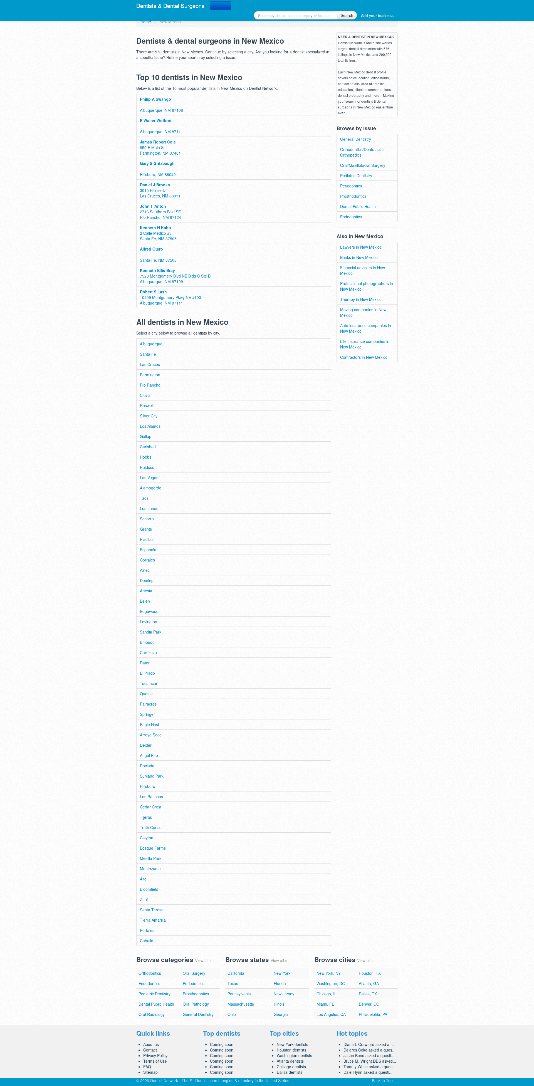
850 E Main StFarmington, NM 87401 (160, 147)
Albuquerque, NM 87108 (161, 104)
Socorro (147, 518)
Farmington (150, 374)
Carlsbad (148, 446)
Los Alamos (150, 426)
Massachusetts (241, 1004)
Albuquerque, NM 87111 (161, 126)
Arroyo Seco (151, 735)
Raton (145, 663)
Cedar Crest (150, 807)
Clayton (146, 837)
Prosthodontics (353, 196)
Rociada (147, 765)
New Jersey (284, 993)
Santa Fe (148, 354)
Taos (144, 498)
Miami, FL (325, 1004)
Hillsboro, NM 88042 (158, 168)
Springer (147, 714)
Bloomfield (149, 889)
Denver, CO (369, 1004)
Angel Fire (149, 755)
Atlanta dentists (290, 1061)
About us (151, 1044)
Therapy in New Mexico (361, 299)
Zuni (144, 899)
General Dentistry (355, 139)
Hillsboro (147, 786)
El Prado (147, 673)
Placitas (147, 539)
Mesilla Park (150, 858)
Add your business (377, 15)
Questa (146, 693)
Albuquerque (151, 344)
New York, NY (329, 973)
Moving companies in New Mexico (363, 312)
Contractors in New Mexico (363, 357)
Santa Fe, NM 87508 (158, 254)
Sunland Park (152, 776)
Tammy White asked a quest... (370, 1066)
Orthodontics (150, 973)
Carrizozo (148, 652)
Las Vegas (149, 477)
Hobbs (145, 457)
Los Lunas (149, 508)
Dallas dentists (289, 1072)
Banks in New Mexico (359, 257)
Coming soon (221, 1044)
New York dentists (292, 1044)
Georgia (281, 1014)
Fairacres (148, 704)
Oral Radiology (152, 1014)
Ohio (232, 1014)
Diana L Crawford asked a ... (368, 1044)
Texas (233, 983)
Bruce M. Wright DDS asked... (369, 1061)
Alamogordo (150, 488)
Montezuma (150, 868)
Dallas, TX (368, 993)
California (236, 973)
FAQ (147, 1066)
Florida (280, 983)
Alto (143, 879)
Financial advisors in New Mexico (362, 270)
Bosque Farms (153, 848)
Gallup (145, 436)
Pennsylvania (239, 993)
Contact (150, 1050)
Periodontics (351, 186)
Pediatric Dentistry (356, 175)
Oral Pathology (196, 1004)
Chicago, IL (327, 993)
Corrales (147, 560)
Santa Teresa (152, 909)
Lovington (148, 621)
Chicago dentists (291, 1066)
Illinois (279, 1004)
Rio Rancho (150, 385)
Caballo (146, 940)
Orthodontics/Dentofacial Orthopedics (362, 152)
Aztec (145, 570)
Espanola (148, 549)
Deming (147, 580)
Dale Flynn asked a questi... (367, 1072)
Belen (145, 601)
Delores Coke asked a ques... (369, 1050)
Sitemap (150, 1072)
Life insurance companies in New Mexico (364, 344)
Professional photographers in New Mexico (366, 286)
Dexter (146, 745)
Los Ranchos (151, 796)
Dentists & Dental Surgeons (170, 5)
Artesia (146, 590)
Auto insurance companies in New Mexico (365, 328)
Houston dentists (291, 1050)
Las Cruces (150, 364)
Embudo (147, 642)
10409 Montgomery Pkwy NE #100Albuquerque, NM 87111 (170, 297)
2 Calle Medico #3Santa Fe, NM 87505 (158, 233)
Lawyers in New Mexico (361, 247)
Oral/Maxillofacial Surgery (362, 165)
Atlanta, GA (369, 983)
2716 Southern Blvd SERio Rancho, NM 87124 (160, 211)
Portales (147, 930)
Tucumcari (149, 683)
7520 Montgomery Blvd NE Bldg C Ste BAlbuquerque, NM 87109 (175, 276)
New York (282, 973)
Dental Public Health (358, 206)
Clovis (145, 395)
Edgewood (149, 611)
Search (347, 15)
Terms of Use (155, 1061)
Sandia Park (150, 632)
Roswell (147, 405)
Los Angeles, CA (331, 1014)
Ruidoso (147, 467)
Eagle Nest (149, 724)
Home (145, 21)
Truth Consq (151, 827)
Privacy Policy (155, 1055)
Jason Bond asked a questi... (368, 1055)
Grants (146, 529)
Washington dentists (294, 1055)
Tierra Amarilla (153, 920)
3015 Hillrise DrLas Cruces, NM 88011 (160, 190)
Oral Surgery (194, 973)
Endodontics (351, 216)
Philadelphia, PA (373, 1014)
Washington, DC (331, 983)
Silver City (148, 416)
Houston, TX (370, 973)
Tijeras (146, 817)
